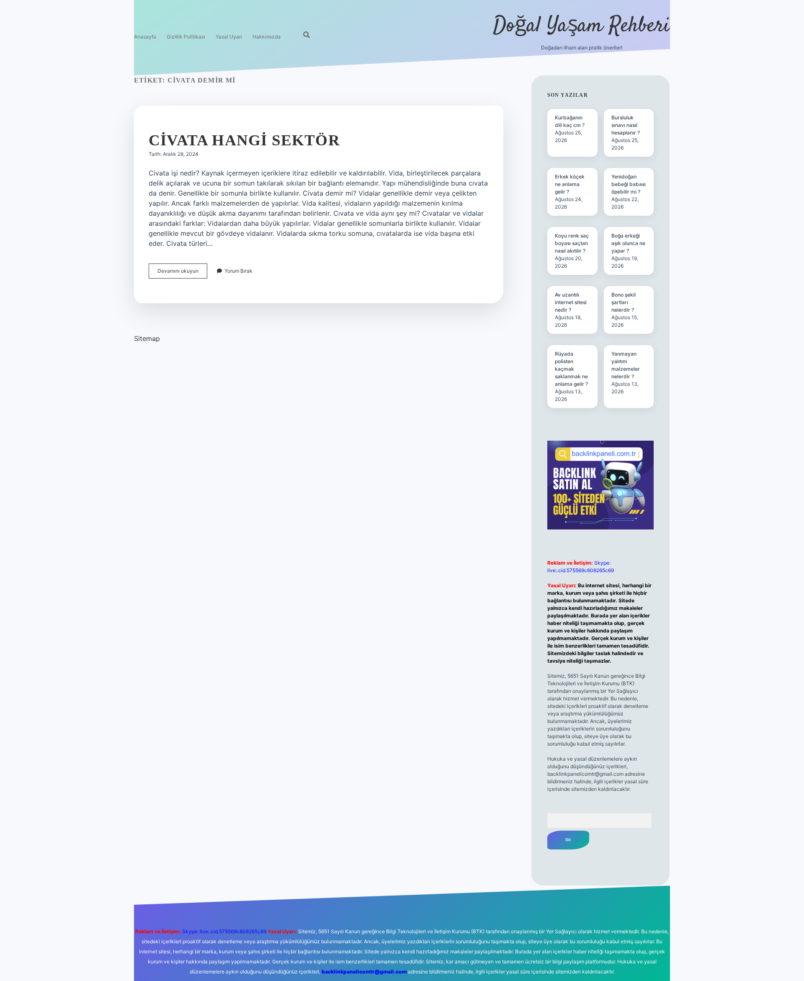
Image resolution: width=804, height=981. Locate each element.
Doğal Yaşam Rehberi (581, 26)
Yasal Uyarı (229, 37)
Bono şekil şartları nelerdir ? (623, 302)
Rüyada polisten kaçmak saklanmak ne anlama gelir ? (571, 369)
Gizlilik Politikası (186, 37)
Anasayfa (145, 37)
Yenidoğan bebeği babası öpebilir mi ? (628, 184)
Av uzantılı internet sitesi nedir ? (571, 302)
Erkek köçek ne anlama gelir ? (570, 184)
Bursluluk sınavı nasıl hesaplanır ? (625, 125)
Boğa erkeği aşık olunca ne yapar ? (628, 243)
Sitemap (147, 338)
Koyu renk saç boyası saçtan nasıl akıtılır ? (572, 243)
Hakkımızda (267, 37)
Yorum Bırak (238, 271)
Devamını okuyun (182, 273)
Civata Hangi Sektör (244, 140)
